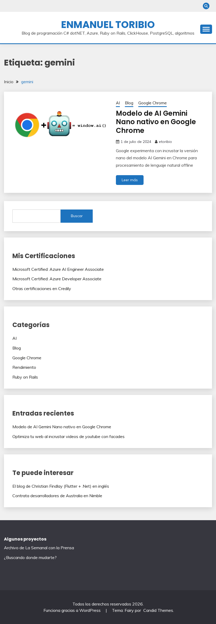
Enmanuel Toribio (108, 24)
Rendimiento (24, 367)
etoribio (165, 141)
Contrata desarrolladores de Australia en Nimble (57, 495)
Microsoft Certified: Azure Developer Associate (56, 278)
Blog (129, 102)
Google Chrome (152, 102)
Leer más (130, 180)
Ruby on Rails (25, 377)
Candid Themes (158, 610)
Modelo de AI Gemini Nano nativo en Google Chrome (156, 122)
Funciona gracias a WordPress (72, 610)
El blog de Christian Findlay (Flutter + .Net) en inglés (60, 486)
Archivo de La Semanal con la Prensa (39, 547)
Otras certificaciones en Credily (41, 288)
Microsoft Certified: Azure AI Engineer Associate (58, 269)
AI (118, 102)
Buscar (77, 215)
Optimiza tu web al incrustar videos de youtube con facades (68, 436)
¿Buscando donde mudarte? (30, 557)
